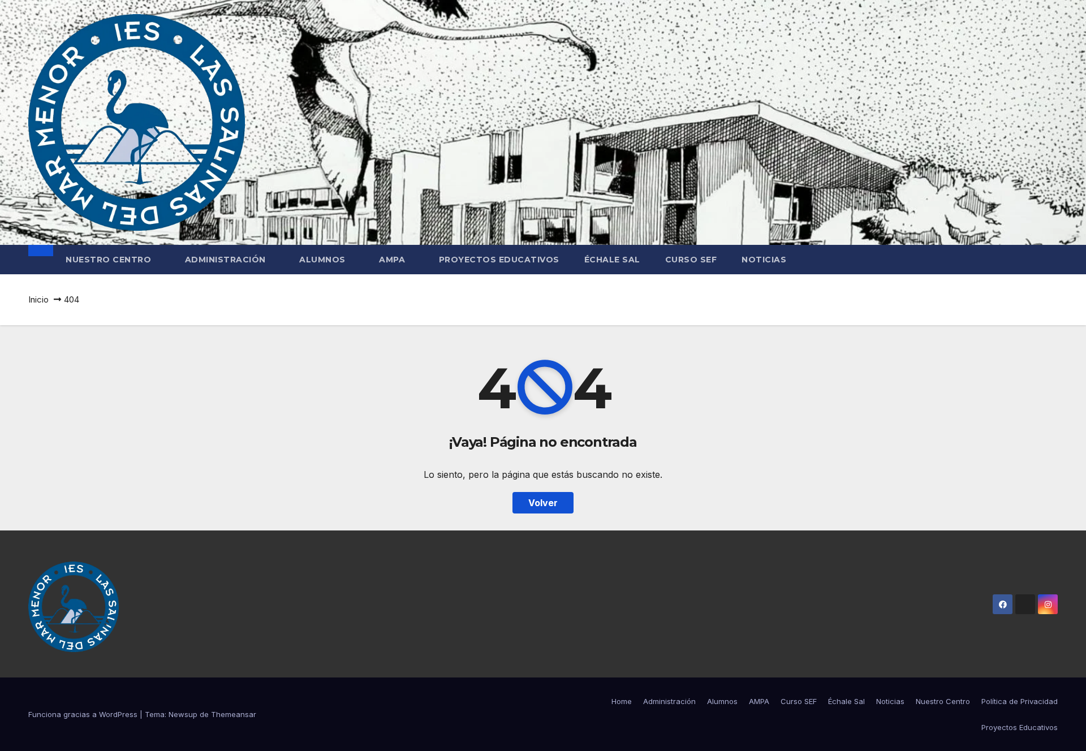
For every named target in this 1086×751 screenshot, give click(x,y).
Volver (543, 502)
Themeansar (233, 714)
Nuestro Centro (110, 259)
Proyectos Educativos (499, 259)
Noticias (764, 259)
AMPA (393, 259)
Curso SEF (691, 259)
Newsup (183, 714)
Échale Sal (612, 259)
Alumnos (323, 259)
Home (621, 701)
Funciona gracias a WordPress (84, 714)
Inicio (38, 299)
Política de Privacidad (1019, 701)
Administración (227, 259)
